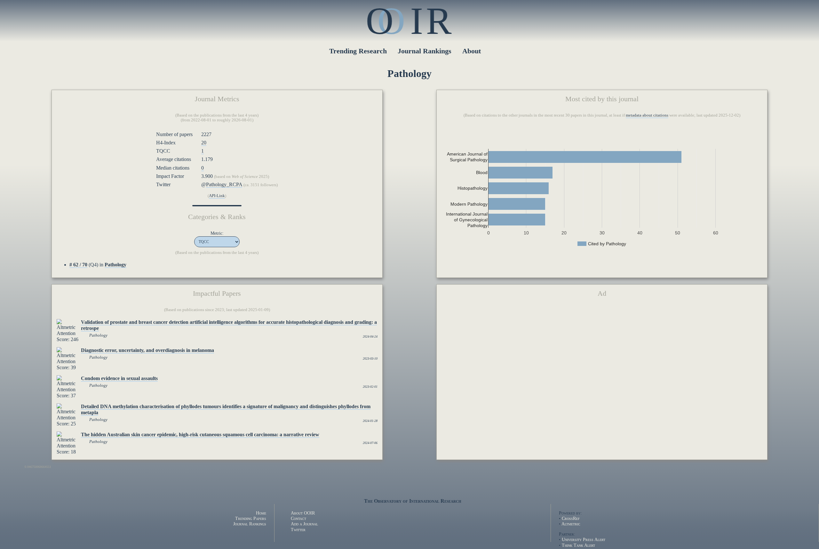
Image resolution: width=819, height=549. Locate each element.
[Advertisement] (601, 352)
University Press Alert (583, 539)
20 (203, 142)
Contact (298, 518)
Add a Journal (304, 523)
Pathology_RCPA (224, 184)
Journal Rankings (424, 51)
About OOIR (303, 512)
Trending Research (358, 51)
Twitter (298, 529)
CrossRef (571, 518)
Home (261, 512)
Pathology (98, 335)
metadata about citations (647, 115)
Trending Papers (250, 518)
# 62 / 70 (78, 264)
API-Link (217, 196)
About (471, 51)
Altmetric (570, 523)
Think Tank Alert (578, 545)
